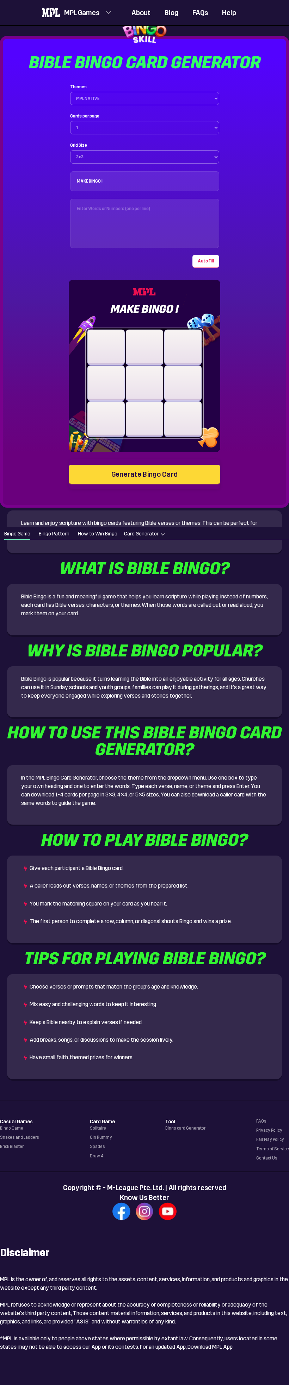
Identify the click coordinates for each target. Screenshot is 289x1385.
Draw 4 (96, 1156)
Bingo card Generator (185, 1128)
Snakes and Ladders (19, 1137)
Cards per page (84, 116)
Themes (78, 86)
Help (229, 12)
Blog (171, 12)
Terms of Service (272, 1148)
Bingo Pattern (54, 534)
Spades (97, 1146)
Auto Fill (206, 261)
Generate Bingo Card (144, 474)
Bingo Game (17, 534)
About (140, 12)
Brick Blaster (12, 1146)
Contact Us (266, 1158)
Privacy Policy (269, 1130)
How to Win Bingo (97, 534)
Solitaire (98, 1128)
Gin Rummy (101, 1137)
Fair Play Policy (270, 1139)
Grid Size (78, 145)
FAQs (200, 12)
